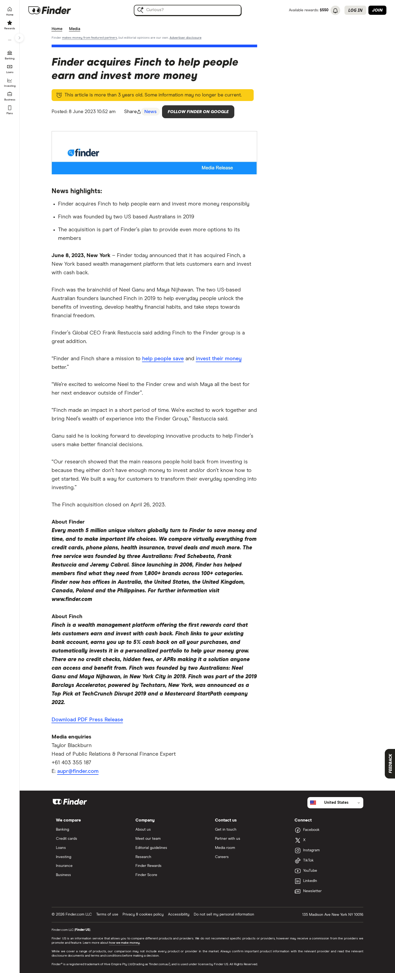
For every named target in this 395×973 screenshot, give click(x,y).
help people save (163, 358)
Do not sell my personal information (224, 914)
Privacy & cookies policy (143, 914)
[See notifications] (335, 11)
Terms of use (107, 914)
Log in (355, 10)
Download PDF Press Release (87, 719)
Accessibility (178, 914)
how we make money (124, 943)
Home (57, 29)
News (150, 111)
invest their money (219, 358)
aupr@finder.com (78, 771)
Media (74, 29)
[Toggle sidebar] (19, 38)
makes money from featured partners (89, 37)
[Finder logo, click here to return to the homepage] (57, 10)
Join (377, 10)
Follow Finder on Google (198, 112)
